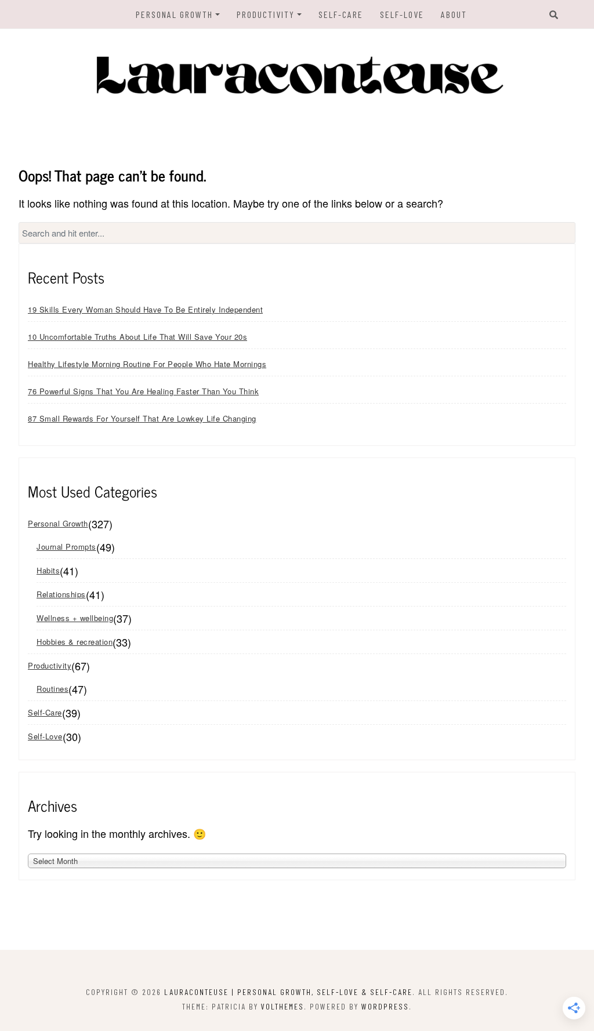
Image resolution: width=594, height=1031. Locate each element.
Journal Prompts (66, 546)
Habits (48, 570)
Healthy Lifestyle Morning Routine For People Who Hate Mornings (147, 363)
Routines (52, 688)
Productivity (266, 14)
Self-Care (340, 14)
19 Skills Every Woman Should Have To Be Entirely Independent (145, 309)
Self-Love (402, 14)
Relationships (61, 594)
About (454, 14)
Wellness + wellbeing (75, 617)
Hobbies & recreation (75, 641)
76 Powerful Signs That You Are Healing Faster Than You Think (143, 391)
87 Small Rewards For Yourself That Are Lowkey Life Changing (142, 418)
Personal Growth (174, 14)
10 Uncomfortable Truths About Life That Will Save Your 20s (137, 336)
